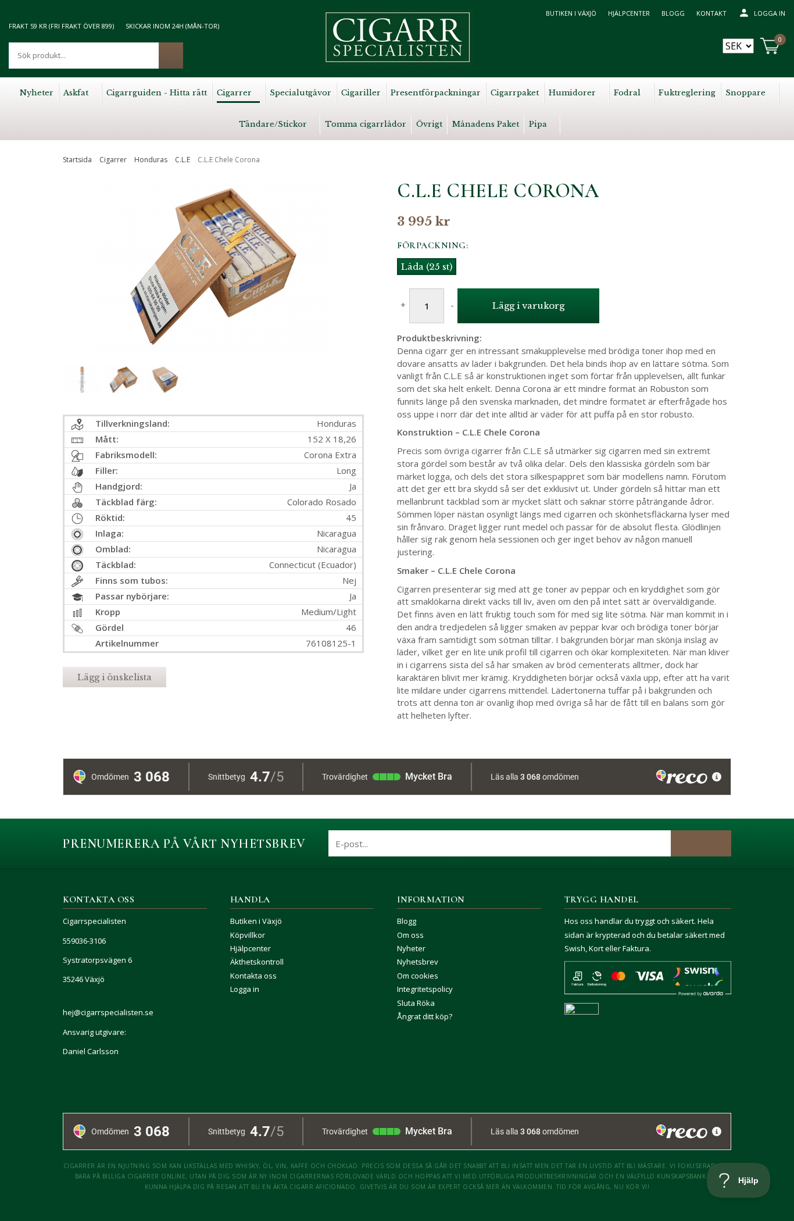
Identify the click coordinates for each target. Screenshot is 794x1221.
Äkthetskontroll (257, 961)
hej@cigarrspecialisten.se (108, 1012)
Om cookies (417, 975)
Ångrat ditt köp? (424, 1016)
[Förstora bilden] (213, 292)
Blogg (673, 13)
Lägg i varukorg (528, 305)
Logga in (769, 13)
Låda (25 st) (426, 266)
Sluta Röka (416, 1003)
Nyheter (411, 948)
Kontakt (711, 13)
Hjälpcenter (629, 13)
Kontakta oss (253, 975)
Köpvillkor (247, 935)
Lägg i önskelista (114, 677)
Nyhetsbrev (417, 961)
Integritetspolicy (425, 989)
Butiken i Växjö (571, 13)
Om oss (410, 935)
